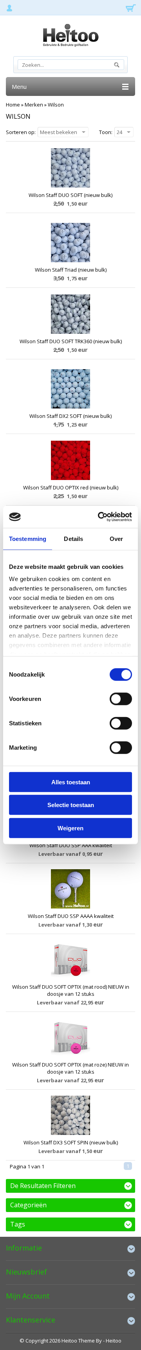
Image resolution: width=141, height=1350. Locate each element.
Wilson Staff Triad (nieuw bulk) (71, 269)
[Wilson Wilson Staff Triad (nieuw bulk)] (70, 242)
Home (13, 104)
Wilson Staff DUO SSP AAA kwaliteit (70, 845)
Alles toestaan (70, 781)
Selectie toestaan (70, 805)
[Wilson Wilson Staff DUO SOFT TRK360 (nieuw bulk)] (70, 314)
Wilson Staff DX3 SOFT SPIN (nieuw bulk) (71, 1142)
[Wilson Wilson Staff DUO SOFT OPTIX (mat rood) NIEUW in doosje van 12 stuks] (70, 959)
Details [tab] (73, 538)
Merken (34, 104)
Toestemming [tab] (27, 538)
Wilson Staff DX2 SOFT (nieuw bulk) (70, 415)
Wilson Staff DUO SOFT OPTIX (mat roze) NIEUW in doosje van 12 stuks (70, 1068)
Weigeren (70, 827)
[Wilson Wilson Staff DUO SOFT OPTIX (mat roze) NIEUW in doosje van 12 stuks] (70, 1037)
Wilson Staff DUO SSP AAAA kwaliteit (71, 916)
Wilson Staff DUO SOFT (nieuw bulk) (70, 195)
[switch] (121, 698)
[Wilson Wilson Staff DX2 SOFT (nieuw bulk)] (70, 388)
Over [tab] (116, 538)
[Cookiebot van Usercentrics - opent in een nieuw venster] (99, 517)
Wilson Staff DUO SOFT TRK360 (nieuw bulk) (71, 341)
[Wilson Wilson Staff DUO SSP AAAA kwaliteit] (70, 889)
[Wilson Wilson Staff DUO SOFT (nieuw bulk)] (70, 168)
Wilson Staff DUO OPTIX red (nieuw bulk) (70, 487)
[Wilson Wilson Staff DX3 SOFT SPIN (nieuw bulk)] (70, 1115)
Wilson (56, 104)
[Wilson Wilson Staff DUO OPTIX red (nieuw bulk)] (70, 460)
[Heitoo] (70, 36)
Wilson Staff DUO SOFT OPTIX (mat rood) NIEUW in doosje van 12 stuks (70, 990)
